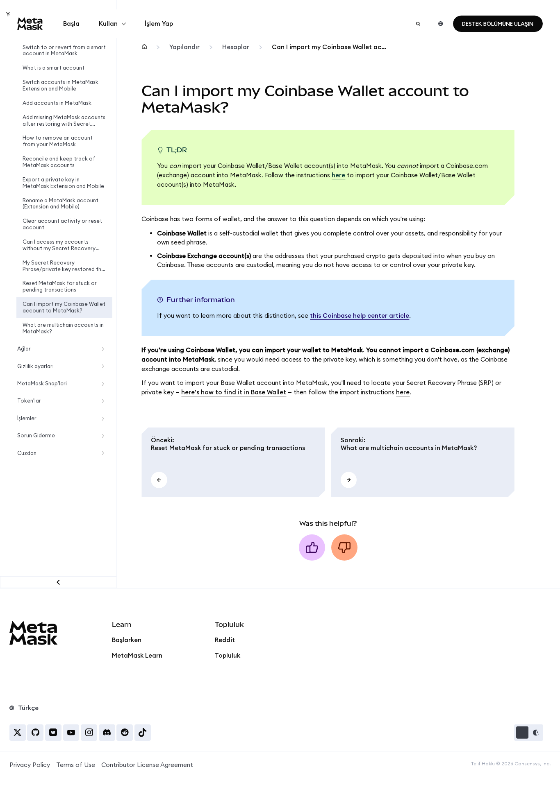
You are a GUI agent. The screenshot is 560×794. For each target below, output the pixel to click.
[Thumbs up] (312, 547)
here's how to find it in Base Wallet (233, 392)
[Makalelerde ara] (418, 24)
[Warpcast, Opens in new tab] (53, 732)
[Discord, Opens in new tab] (107, 732)
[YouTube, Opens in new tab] (71, 732)
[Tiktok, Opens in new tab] (142, 732)
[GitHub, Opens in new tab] (35, 732)
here (338, 175)
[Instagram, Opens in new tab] (89, 732)
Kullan (108, 23)
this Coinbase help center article (359, 315)
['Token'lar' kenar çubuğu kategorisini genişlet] (104, 401)
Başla (71, 23)
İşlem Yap (159, 23)
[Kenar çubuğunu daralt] (58, 582)
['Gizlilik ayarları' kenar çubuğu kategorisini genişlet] (104, 366)
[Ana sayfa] (143, 47)
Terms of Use (75, 765)
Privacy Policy (29, 765)
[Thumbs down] (344, 547)
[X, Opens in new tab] (17, 732)
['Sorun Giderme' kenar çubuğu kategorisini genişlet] (104, 436)
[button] (528, 732)
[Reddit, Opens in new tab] (124, 732)
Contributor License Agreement (147, 765)
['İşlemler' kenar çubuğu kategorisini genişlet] (104, 418)
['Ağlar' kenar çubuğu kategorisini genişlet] (104, 349)
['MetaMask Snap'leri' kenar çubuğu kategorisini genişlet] (104, 384)
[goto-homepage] (30, 23)
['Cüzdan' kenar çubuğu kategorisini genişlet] (104, 453)
